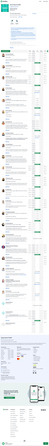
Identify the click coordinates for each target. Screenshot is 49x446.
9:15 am (45, 83)
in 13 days (37, 137)
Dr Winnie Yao (8, 189)
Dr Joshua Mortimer (9, 54)
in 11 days (37, 295)
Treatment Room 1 (9, 302)
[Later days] (47, 51)
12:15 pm (33, 181)
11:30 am (33, 149)
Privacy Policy (31, 419)
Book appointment (5, 51)
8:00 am (33, 53)
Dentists (21, 415)
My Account (12, 432)
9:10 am (29, 245)
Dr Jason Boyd (8, 155)
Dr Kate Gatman (9, 88)
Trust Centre (31, 421)
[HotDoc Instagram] (45, 410)
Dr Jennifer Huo (9, 121)
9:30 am (37, 100)
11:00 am (33, 126)
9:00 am (37, 98)
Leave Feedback (13, 436)
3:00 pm (33, 173)
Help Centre (12, 434)
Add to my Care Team (14, 6)
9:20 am (37, 245)
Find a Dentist (12, 413)
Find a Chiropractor (13, 419)
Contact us (31, 415)
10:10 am (29, 250)
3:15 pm (45, 260)
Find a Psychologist (13, 421)
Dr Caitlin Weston (9, 144)
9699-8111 (33, 34)
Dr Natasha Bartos (9, 223)
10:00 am (29, 81)
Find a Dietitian (13, 423)
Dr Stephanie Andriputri (10, 212)
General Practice (22, 411)
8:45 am (29, 53)
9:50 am (37, 250)
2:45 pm (29, 196)
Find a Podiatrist (13, 417)
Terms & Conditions (32, 417)
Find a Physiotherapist (14, 415)
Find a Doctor (12, 411)
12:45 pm (33, 183)
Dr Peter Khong (9, 110)
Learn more (34, 13)
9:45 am (29, 55)
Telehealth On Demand (14, 430)
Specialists (21, 417)
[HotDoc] (4, 1)
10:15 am (33, 143)
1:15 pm (33, 322)
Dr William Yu (8, 99)
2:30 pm (33, 162)
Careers (30, 413)
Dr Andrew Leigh (9, 76)
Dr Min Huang (8, 200)
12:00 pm (33, 160)
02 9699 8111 (4, 368)
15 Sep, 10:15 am (37, 284)
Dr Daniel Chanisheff (10, 268)
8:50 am (45, 250)
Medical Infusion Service (10, 323)
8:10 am (45, 245)
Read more (7, 62)
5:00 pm (33, 324)
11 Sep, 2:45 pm (37, 115)
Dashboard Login (22, 419)
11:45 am (33, 151)
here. (6, 317)
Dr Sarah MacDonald (10, 234)
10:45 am (29, 192)
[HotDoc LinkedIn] (43, 410)
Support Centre (22, 421)
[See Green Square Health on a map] (43, 8)
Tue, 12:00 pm (36, 92)
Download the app (9, 397)
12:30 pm (33, 171)
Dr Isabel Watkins (9, 65)
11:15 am (45, 72)
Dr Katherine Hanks (9, 133)
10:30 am (29, 57)
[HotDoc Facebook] (41, 410)
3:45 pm (45, 262)
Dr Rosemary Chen (9, 178)
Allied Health (22, 413)
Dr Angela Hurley (9, 257)
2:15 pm (29, 194)
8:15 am (33, 55)
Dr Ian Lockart (8, 291)
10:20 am (29, 252)
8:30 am (33, 57)
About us (30, 411)
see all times (37, 62)
